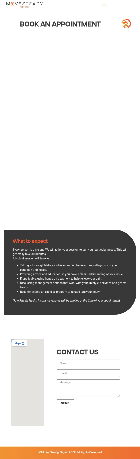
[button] (104, 5)
